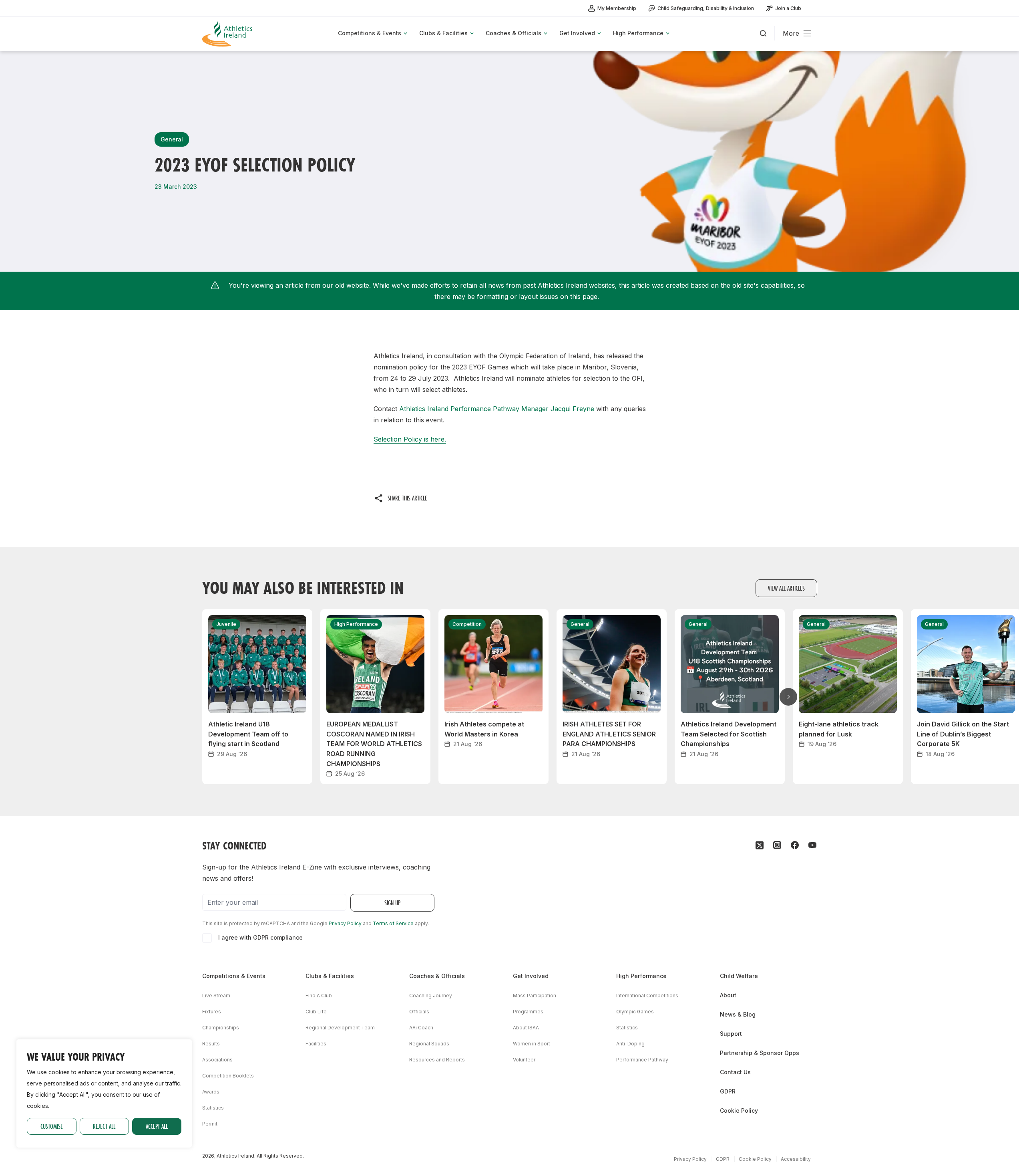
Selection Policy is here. (410, 439)
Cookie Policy (739, 1110)
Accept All (157, 1126)
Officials (419, 1012)
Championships (220, 1028)
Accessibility (796, 1159)
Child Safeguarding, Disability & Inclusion (705, 8)
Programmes (528, 1012)
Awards (210, 1092)
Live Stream (216, 996)
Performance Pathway (642, 1060)
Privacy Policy (345, 923)
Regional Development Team (340, 1028)
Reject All (104, 1126)
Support (731, 1033)
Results (211, 1044)
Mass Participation (534, 996)
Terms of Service (393, 923)
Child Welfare (739, 975)
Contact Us (735, 1072)
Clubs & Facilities (329, 975)
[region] (104, 1093)
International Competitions (647, 996)
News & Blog (738, 1014)
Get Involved (531, 975)
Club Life (316, 1012)
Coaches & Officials (437, 975)
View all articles (786, 588)
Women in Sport (531, 1044)
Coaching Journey (430, 996)
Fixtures (211, 1012)
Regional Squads (429, 1044)
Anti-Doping (630, 1044)
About (728, 995)
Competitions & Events (233, 975)
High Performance (641, 975)
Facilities (315, 1044)
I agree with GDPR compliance (260, 937)
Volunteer (524, 1060)
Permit (209, 1124)
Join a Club (788, 8)
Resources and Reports (437, 1060)
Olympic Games (635, 1012)
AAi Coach (421, 1028)
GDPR (728, 1091)
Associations (217, 1060)
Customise (51, 1126)
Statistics (213, 1108)
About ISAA (526, 1028)
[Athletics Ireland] (228, 34)
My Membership (616, 8)
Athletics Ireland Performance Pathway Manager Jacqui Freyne (497, 409)
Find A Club (318, 996)
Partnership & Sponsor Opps (759, 1052)
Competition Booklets (228, 1076)
